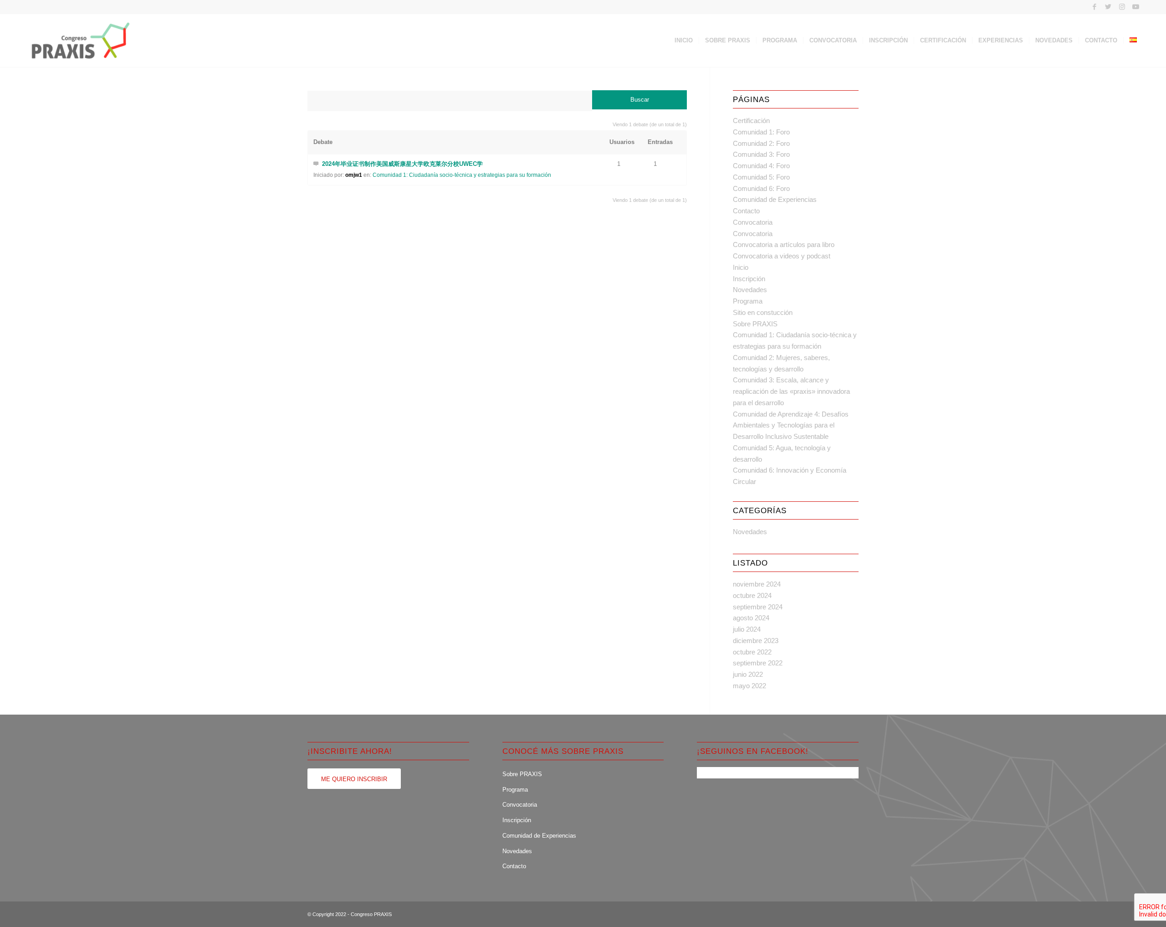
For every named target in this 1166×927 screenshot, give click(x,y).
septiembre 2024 (757, 607)
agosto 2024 (751, 618)
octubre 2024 (752, 595)
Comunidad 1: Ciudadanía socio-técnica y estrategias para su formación (462, 175)
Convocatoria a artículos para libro (783, 244)
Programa (747, 301)
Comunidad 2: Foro (761, 143)
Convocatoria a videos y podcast (781, 256)
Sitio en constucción (763, 312)
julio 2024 (747, 629)
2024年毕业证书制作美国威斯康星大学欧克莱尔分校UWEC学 (402, 163)
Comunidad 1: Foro (761, 132)
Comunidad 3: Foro (761, 154)
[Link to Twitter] (1108, 7)
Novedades (750, 290)
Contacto (746, 211)
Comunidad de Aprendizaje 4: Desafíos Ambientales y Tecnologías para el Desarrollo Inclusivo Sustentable (791, 425)
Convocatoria (752, 222)
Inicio (740, 267)
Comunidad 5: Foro (761, 177)
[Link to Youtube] (1136, 7)
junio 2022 (748, 674)
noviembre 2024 (757, 584)
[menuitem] (684, 40)
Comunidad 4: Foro (761, 166)
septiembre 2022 (757, 663)
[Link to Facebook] (1094, 7)
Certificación (751, 120)
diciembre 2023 (755, 640)
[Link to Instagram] (1122, 7)
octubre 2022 (752, 652)
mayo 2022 (749, 686)
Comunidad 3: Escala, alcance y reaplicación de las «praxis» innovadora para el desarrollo (791, 391)
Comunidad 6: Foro (761, 188)
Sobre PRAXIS (755, 324)
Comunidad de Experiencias (775, 199)
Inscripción (749, 279)
